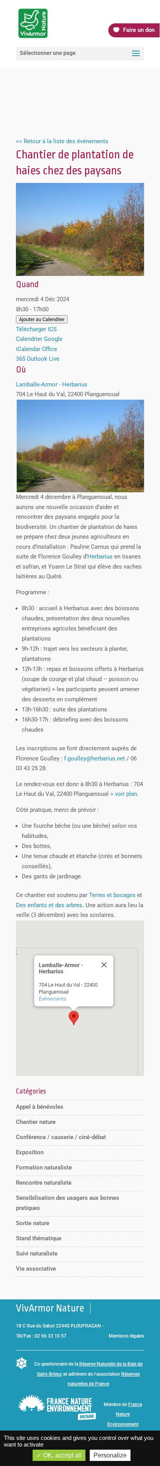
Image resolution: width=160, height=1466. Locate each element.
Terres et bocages (112, 895)
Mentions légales (126, 1336)
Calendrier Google (39, 338)
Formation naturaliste (44, 1167)
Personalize (110, 1455)
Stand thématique (38, 1238)
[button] (74, 1018)
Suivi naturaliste (36, 1253)
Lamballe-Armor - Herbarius (51, 384)
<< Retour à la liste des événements (62, 141)
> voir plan (123, 793)
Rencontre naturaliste (43, 1182)
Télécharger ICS (36, 329)
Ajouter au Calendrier (41, 319)
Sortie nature (32, 1223)
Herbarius (100, 556)
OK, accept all (62, 1455)
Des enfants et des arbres (49, 905)
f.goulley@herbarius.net (94, 758)
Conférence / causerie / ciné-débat (61, 1137)
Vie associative (36, 1268)
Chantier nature (36, 1121)
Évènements (52, 999)
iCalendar (28, 349)
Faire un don (139, 29)
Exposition (29, 1152)
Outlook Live (43, 358)
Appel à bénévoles (39, 1106)
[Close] (104, 964)
